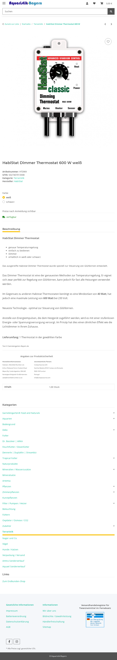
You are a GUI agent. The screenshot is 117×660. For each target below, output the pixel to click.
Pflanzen (6, 486)
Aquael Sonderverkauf (13, 566)
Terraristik (19, 178)
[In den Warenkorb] (4, 34)
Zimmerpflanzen (10, 492)
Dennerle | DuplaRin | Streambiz (19, 452)
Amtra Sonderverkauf (13, 560)
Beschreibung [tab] (11, 229)
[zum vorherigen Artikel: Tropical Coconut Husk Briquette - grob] (105, 24)
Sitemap (47, 626)
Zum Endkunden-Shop (13, 581)
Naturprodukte (10, 463)
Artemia (6, 480)
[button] (87, 3)
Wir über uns (49, 610)
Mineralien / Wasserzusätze (16, 469)
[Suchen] (111, 11)
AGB (8, 626)
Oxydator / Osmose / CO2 (15, 520)
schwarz (10, 201)
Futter (5, 435)
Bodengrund (8, 424)
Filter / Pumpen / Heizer (14, 503)
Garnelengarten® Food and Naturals (21, 412)
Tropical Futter (9, 458)
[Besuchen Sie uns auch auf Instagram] (17, 641)
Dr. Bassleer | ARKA (12, 441)
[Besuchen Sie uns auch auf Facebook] (9, 641)
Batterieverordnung (16, 616)
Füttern (6, 514)
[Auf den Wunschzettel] (108, 41)
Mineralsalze (9, 475)
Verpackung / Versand (13, 555)
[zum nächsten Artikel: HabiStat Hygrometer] (111, 24)
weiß (8, 197)
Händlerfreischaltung (53, 621)
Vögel (5, 543)
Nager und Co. (9, 538)
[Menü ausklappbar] (3, 2)
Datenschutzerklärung (17, 621)
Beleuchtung (8, 509)
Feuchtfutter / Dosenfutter (15, 446)
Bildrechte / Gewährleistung (57, 616)
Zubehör (6, 526)
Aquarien (7, 418)
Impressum (12, 610)
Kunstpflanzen (9, 497)
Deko (4, 429)
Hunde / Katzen (10, 549)
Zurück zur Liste (12, 24)
